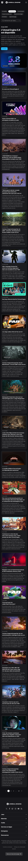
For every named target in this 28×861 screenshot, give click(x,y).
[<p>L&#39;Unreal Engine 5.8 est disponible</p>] (14, 47)
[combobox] (11, 20)
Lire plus (4, 48)
